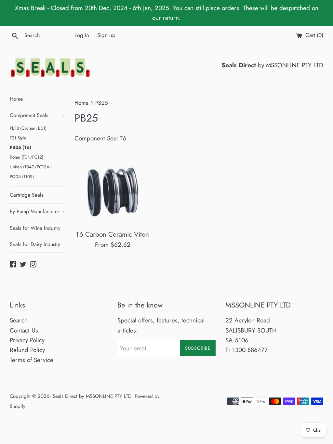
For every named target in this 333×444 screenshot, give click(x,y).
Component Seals (37, 115)
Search (19, 320)
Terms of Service (31, 360)
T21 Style (18, 138)
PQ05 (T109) (22, 176)
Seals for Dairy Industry (35, 244)
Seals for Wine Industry (35, 228)
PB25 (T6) (20, 147)
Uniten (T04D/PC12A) (30, 166)
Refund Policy (27, 350)
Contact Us (24, 330)
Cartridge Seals (26, 195)
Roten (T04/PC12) (26, 157)
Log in (81, 35)
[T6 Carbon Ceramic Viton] (112, 187)
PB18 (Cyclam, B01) (28, 128)
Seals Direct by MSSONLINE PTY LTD (92, 396)
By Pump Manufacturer (37, 211)
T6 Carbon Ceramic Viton (112, 234)
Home (16, 99)
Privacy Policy (27, 340)
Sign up (106, 35)
